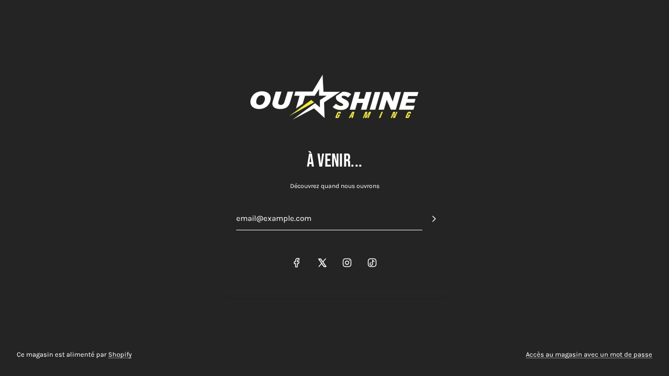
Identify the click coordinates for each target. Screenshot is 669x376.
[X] (321, 262)
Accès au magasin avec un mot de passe (589, 354)
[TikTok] (372, 262)
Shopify (120, 354)
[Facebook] (296, 262)
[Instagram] (347, 262)
